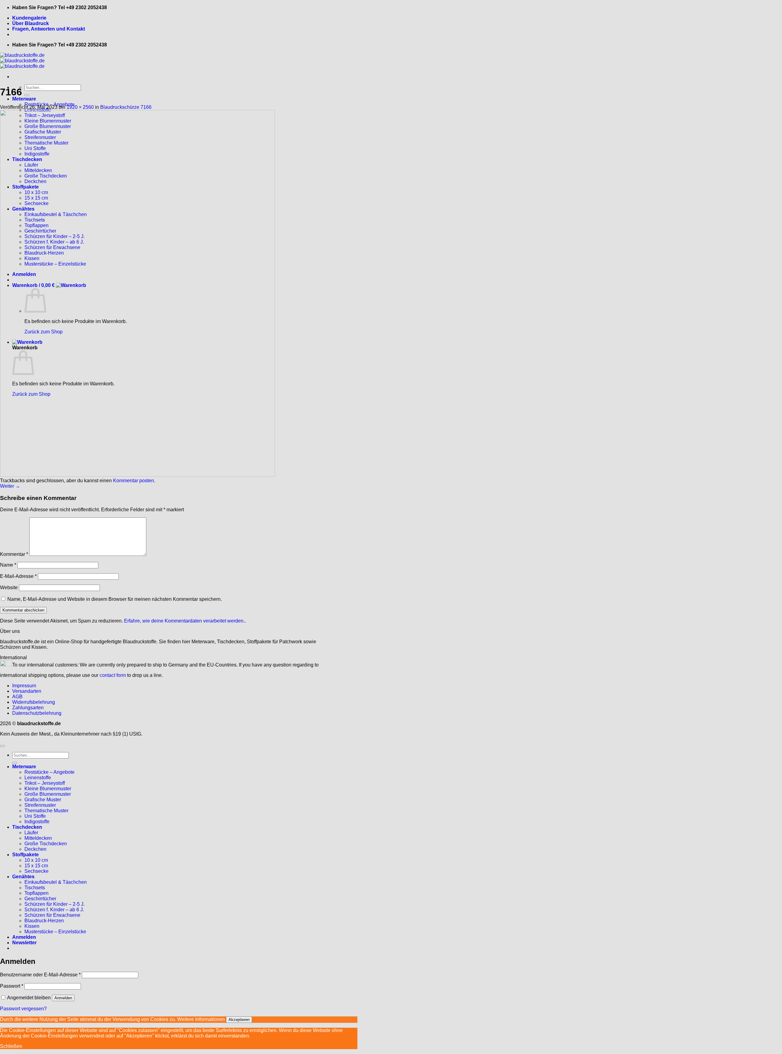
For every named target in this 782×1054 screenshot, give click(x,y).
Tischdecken (27, 827)
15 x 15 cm (36, 865)
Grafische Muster (42, 799)
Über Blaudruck (30, 23)
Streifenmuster (40, 805)
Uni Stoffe (35, 816)
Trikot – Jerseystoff (44, 783)
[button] (24, 942)
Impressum (24, 685)
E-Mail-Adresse (18, 576)
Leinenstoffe (37, 777)
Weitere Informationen (201, 1019)
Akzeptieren (239, 1019)
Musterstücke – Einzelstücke (55, 931)
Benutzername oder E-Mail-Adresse (40, 974)
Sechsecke (36, 871)
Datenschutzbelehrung (36, 713)
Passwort (11, 986)
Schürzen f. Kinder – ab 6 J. (54, 909)
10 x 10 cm (36, 860)
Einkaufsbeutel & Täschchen (55, 882)
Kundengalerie (29, 17)
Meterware (24, 98)
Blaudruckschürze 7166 (126, 107)
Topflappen (36, 893)
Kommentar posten (133, 480)
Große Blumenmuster (47, 794)
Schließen (11, 1046)
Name (8, 564)
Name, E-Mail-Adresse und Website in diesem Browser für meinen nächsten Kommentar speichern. (114, 599)
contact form (113, 675)
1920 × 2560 (80, 107)
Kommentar (14, 554)
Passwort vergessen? (23, 1008)
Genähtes (23, 876)
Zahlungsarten (28, 707)
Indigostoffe (36, 821)
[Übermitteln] (26, 95)
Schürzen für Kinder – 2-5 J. (54, 904)
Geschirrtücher (40, 898)
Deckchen (35, 849)
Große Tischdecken (45, 843)
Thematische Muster (46, 810)
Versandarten (26, 691)
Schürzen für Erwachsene (52, 915)
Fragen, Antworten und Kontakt (48, 28)
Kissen (31, 926)
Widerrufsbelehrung (33, 702)
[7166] (137, 475)
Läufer (31, 832)
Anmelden (63, 998)
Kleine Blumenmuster (47, 788)
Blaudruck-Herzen (44, 920)
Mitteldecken (38, 838)
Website (9, 587)
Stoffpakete (25, 854)
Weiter (10, 486)
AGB (17, 696)
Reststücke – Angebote (49, 772)
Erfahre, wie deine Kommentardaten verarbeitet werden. (184, 620)
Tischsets (34, 887)
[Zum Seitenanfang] (2, 746)
